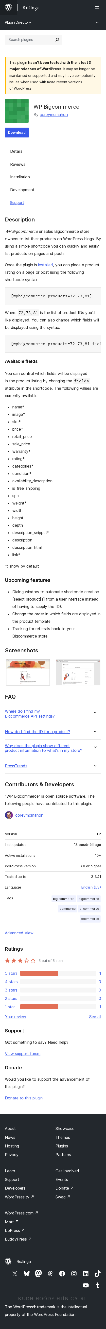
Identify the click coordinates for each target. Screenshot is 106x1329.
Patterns (63, 1154)
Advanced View (19, 932)
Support (17, 202)
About (10, 1128)
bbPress (15, 1230)
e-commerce (89, 908)
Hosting (12, 1146)
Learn (10, 1170)
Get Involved (67, 1170)
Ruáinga (24, 1261)
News (10, 1137)
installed (45, 264)
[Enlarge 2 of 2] (94, 665)
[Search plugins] (57, 40)
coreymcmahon (54, 114)
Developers (15, 1188)
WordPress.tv (19, 1196)
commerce (68, 908)
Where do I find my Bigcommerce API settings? (30, 713)
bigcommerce (88, 899)
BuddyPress (18, 1239)
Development (22, 189)
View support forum (22, 1053)
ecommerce (90, 919)
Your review (15, 1016)
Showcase (64, 1128)
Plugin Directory (18, 22)
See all (95, 1016)
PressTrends (16, 766)
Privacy (11, 1154)
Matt (12, 1221)
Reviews (17, 164)
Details (16, 151)
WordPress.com (21, 1213)
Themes (62, 1137)
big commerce (63, 899)
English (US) (91, 887)
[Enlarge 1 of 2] (44, 665)
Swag (63, 1196)
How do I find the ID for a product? (37, 731)
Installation (20, 176)
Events (61, 1179)
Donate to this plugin (24, 1097)
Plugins (61, 1146)
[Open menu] (98, 7)
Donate (64, 1188)
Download (17, 132)
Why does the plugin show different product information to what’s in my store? (43, 748)
